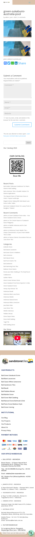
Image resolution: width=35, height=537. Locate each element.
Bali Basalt (4, 388)
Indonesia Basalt (8, 291)
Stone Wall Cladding (9, 319)
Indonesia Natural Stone (11, 300)
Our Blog (4, 418)
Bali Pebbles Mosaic (8, 391)
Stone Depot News (9, 316)
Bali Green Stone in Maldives (12, 252)
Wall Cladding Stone (9, 325)
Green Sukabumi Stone (10, 286)
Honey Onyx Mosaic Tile (11, 288)
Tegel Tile (6, 322)
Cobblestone (7, 275)
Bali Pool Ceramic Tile (10, 261)
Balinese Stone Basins (10, 269)
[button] (31, 533)
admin (7, 17)
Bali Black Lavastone (8, 379)
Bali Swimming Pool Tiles (11, 266)
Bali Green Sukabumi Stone (10, 375)
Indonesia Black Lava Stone (12, 294)
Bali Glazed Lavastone (10, 250)
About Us (4, 427)
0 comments (21, 17)
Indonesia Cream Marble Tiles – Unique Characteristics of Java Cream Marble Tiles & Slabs (16, 232)
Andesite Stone (8, 247)
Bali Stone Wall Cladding (9, 398)
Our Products (6, 424)
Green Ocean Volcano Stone (12, 280)
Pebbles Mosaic (8, 313)
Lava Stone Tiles (8, 308)
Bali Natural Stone (9, 258)
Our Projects (5, 421)
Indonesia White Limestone (11, 302)
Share (22, 63)
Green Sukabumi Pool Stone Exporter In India (17, 283)
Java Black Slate (8, 305)
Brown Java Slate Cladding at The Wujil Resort (17, 272)
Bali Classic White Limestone (11, 382)
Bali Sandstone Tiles (8, 385)
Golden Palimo (8, 277)
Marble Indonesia (9, 311)
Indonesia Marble (9, 297)
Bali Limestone (8, 255)
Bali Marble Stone (7, 394)
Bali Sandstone (8, 263)
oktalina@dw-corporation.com (15, 473)
